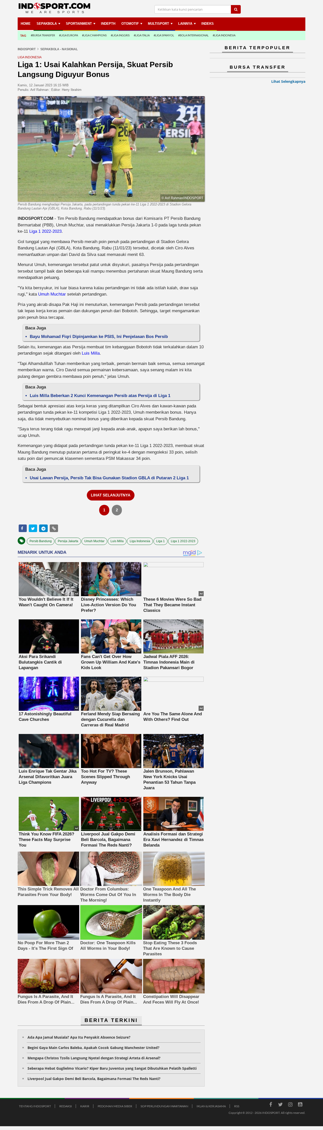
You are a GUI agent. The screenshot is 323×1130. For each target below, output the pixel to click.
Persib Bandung (41, 541)
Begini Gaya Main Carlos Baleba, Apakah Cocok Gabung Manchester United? (93, 1047)
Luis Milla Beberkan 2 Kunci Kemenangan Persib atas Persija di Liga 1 (100, 395)
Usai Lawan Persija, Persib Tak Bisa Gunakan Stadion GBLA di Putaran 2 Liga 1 (109, 478)
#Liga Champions (94, 35)
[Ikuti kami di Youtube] (300, 1105)
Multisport (158, 23)
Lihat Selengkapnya (288, 81)
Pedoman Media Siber (115, 1106)
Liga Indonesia (140, 541)
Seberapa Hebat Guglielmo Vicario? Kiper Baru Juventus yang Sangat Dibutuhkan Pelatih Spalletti (112, 1068)
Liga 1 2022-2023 (45, 231)
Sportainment (79, 23)
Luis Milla (91, 353)
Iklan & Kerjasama (211, 1106)
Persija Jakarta (68, 541)
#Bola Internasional (193, 35)
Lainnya (185, 23)
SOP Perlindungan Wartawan (164, 1106)
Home (26, 23)
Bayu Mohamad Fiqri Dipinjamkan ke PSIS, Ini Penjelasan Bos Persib (99, 336)
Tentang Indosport (35, 1106)
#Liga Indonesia (224, 35)
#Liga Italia (142, 35)
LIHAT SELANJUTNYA (110, 495)
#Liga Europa (68, 35)
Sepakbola (47, 23)
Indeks (207, 23)
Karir (84, 1106)
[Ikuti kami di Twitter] (280, 1105)
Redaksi (65, 1106)
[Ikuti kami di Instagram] (290, 1105)
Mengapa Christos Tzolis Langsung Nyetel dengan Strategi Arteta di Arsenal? (94, 1058)
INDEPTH (108, 23)
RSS (236, 1106)
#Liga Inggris (120, 35)
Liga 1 (160, 541)
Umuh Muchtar (52, 294)
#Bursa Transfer (43, 35)
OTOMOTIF (130, 23)
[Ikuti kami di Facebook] (270, 1105)
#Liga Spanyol (164, 35)
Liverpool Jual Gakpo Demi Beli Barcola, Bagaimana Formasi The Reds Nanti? (94, 1078)
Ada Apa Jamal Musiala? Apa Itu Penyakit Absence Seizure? (79, 1037)
